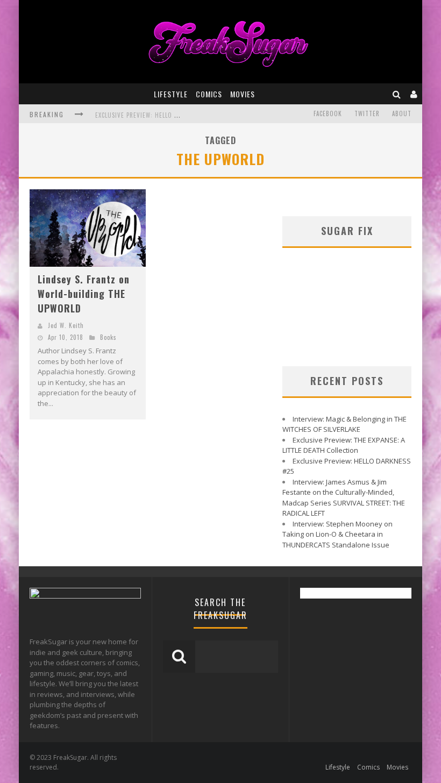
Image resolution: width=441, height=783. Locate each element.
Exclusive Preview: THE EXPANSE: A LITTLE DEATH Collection (343, 445)
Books (108, 337)
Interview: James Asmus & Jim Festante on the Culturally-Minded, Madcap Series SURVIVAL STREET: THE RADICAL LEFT (343, 497)
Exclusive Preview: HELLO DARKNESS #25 (154, 115)
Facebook (328, 113)
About (401, 113)
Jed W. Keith (66, 325)
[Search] (397, 93)
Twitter (367, 113)
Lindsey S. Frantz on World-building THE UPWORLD (84, 293)
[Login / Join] (414, 93)
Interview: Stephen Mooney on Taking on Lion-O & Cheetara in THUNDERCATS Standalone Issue (337, 534)
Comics (209, 93)
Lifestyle (171, 93)
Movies (242, 93)
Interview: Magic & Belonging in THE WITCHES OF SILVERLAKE (344, 424)
